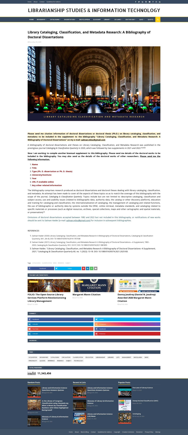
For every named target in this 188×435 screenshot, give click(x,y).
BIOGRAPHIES (44, 357)
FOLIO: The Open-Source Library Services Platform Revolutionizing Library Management (47, 297)
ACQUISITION (33, 357)
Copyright (117, 432)
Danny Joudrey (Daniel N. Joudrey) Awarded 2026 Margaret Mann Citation (137, 297)
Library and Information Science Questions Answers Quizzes (54, 389)
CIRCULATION (66, 357)
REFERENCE (51, 361)
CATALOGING (36, 263)
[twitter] (139, 2)
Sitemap (157, 432)
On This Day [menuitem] (130, 19)
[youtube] (149, 2)
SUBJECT (67, 263)
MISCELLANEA (138, 357)
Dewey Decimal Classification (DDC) (145, 401)
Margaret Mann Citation (87, 294)
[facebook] (136, 2)
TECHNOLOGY (78, 361)
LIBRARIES (111, 357)
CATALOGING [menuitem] (54, 19)
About (35, 2)
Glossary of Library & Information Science (55, 418)
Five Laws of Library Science (143, 388)
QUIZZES (42, 361)
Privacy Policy (149, 432)
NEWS (55, 263)
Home (29, 2)
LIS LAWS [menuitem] (117, 19)
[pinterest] (146, 2)
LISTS (117, 357)
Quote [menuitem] (150, 19)
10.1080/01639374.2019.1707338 (67, 239)
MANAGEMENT (126, 357)
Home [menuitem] (31, 19)
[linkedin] (142, 2)
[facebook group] (127, 329)
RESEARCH (61, 263)
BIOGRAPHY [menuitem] (41, 19)
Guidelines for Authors (53, 2)
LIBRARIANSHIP (100, 357)
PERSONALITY (33, 361)
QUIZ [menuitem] (141, 19)
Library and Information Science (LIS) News (99, 415)
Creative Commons (128, 432)
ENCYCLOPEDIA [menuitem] (84, 19)
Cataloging (137, 414)
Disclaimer (139, 432)
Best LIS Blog (85, 432)
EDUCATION (89, 357)
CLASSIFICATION (47, 263)
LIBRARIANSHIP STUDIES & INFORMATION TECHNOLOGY (94, 10)
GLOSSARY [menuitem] (97, 19)
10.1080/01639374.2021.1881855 (94, 245)
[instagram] (156, 2)
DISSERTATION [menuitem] (69, 19)
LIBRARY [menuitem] (107, 19)
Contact (42, 2)
